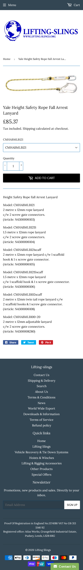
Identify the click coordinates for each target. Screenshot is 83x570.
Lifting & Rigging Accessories (42, 463)
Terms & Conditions (41, 397)
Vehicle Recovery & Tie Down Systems (41, 452)
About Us (41, 392)
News (41, 403)
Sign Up (72, 504)
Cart (76, 5)
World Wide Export (41, 408)
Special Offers (41, 474)
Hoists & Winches (41, 458)
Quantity (8, 158)
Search (42, 386)
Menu (12, 5)
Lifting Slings (41, 446)
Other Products (41, 469)
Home (6, 59)
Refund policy (41, 425)
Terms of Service (41, 420)
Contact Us (41, 375)
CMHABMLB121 (13, 139)
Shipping (29, 128)
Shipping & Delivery (41, 380)
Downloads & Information (41, 414)
